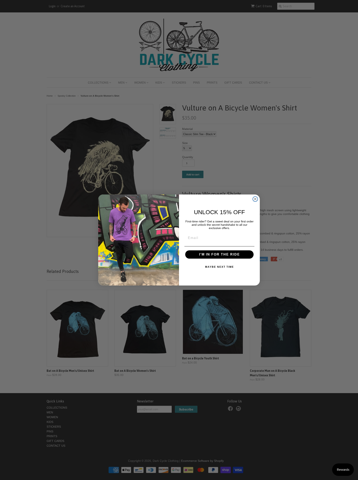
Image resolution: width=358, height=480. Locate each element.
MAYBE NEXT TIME (219, 266)
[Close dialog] (255, 199)
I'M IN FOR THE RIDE (219, 254)
